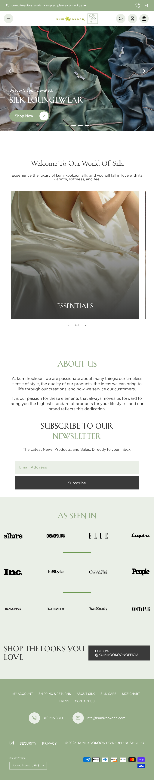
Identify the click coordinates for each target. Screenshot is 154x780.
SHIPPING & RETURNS (54, 694)
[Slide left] (69, 325)
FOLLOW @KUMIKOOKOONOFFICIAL (117, 653)
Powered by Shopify (125, 743)
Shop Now (24, 116)
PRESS (64, 701)
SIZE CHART (131, 694)
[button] (8, 18)
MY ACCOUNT (22, 694)
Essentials (75, 306)
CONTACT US (85, 701)
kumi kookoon (91, 743)
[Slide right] (85, 325)
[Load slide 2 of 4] (73, 125)
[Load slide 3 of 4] (80, 125)
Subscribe (77, 482)
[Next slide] (144, 71)
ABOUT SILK (86, 694)
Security (28, 743)
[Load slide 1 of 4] (66, 125)
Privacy (49, 743)
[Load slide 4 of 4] (87, 125)
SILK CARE (108, 694)
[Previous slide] (10, 71)
